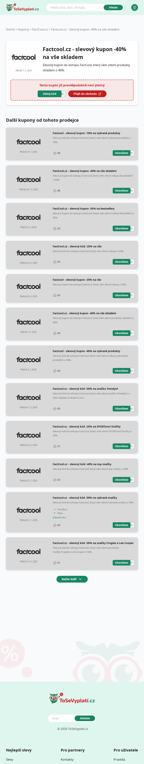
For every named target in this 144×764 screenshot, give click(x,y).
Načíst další (69, 579)
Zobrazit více (59, 517)
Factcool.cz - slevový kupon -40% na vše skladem (85, 29)
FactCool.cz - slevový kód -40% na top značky (82, 464)
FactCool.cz (40, 29)
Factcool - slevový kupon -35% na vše (77, 279)
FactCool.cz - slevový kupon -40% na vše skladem (85, 171)
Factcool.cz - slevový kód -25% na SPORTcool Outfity (87, 426)
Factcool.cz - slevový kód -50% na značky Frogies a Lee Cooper (93, 543)
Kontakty (67, 759)
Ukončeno (121, 153)
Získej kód (49, 94)
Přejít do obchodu (85, 94)
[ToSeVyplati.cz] (22, 7)
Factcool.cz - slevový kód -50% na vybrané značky (85, 497)
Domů (10, 29)
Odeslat (85, 718)
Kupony (23, 29)
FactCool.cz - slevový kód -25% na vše (77, 246)
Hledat (113, 7)
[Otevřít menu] (134, 7)
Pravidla (119, 759)
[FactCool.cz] (23, 57)
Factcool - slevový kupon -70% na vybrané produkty (86, 133)
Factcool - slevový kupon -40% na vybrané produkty (86, 351)
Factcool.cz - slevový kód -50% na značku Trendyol (85, 388)
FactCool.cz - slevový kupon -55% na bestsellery (84, 208)
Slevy (9, 759)
